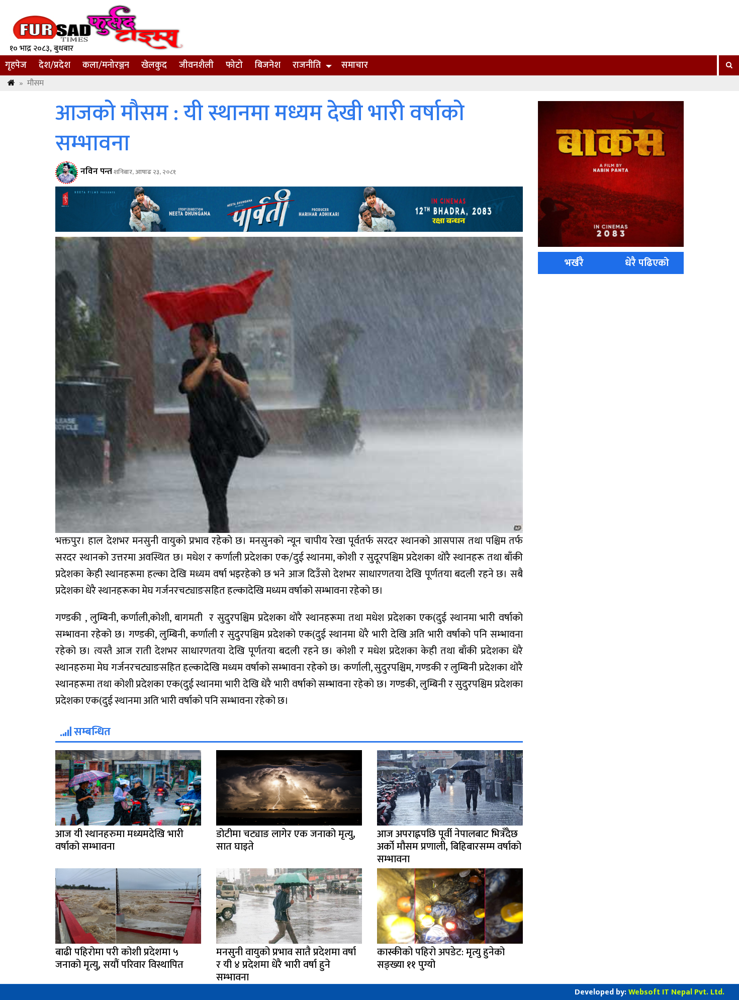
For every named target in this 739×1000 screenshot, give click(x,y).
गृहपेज (16, 65)
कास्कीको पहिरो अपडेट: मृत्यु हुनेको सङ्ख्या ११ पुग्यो (441, 958)
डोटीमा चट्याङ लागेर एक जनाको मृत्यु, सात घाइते (285, 840)
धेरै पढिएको (647, 262)
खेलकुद (154, 65)
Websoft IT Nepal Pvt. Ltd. (676, 992)
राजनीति (307, 65)
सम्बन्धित (91, 731)
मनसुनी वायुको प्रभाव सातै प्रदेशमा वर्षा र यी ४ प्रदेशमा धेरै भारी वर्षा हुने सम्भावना (286, 965)
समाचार (354, 65)
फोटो (234, 65)
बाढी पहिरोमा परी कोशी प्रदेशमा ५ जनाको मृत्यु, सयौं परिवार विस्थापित (119, 958)
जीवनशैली (196, 65)
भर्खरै (574, 262)
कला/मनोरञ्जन (105, 65)
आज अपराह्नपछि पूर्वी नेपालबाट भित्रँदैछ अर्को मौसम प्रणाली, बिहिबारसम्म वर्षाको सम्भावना (449, 847)
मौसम (35, 83)
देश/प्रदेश (54, 65)
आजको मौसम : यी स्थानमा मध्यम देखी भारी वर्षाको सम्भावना (260, 129)
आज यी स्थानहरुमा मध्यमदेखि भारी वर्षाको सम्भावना (119, 840)
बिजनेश (268, 65)
